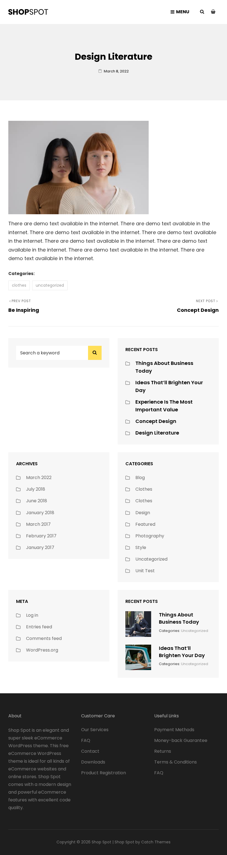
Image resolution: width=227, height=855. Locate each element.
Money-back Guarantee (180, 740)
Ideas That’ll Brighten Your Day (182, 652)
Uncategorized (50, 285)
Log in (32, 615)
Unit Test (145, 571)
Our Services (95, 729)
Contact (90, 751)
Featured (145, 524)
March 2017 (38, 524)
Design (142, 512)
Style (140, 547)
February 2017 (41, 536)
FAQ (85, 740)
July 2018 (35, 489)
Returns (162, 751)
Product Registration (103, 773)
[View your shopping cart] (213, 12)
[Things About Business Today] (138, 623)
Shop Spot (101, 842)
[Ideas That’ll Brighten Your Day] (138, 656)
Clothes (19, 285)
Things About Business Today (179, 618)
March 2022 (38, 477)
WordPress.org (42, 650)
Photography (149, 536)
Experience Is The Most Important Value (164, 405)
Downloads (93, 762)
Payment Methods (174, 729)
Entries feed (39, 627)
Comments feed (44, 638)
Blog (140, 477)
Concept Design (155, 421)
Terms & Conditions (175, 762)
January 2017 (40, 547)
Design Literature (157, 432)
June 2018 (36, 501)
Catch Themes (156, 842)
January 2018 (40, 512)
